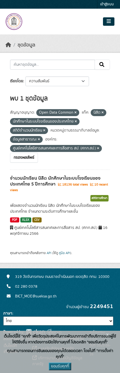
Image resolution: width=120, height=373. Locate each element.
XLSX (25, 220)
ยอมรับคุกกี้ (60, 366)
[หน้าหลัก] (8, 45)
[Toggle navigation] (108, 21)
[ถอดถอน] (75, 113)
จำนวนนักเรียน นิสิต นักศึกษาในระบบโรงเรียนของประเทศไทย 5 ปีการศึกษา (55, 181)
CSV (37, 220)
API (49, 252)
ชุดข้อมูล (26, 45)
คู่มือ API (64, 252)
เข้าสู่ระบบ (107, 4)
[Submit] (102, 65)
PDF (14, 220)
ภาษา (7, 313)
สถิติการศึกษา (99, 198)
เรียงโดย (16, 81)
